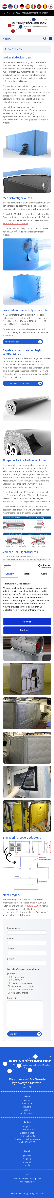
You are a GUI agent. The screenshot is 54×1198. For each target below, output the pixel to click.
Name (10, 938)
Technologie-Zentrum (27, 1113)
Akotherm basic (12, 342)
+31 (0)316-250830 (11, 13)
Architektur (27, 1104)
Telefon (11, 949)
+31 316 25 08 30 (27, 1136)
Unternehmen (13, 928)
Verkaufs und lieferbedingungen (27, 1179)
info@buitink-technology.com (34, 13)
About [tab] (44, 574)
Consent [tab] (9, 574)
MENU (7, 38)
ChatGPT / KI (16, 980)
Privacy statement (27, 1182)
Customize (25, 630)
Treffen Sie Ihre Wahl (15, 49)
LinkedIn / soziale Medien (22, 983)
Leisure (27, 1110)
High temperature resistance (18, 383)
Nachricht (12, 998)
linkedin (27, 1165)
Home (27, 1100)
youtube (27, 1159)
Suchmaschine (17, 977)
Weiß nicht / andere (19, 993)
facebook (27, 1162)
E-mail (10, 959)
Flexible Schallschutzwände (15, 223)
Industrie (27, 1107)
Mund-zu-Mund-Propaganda (23, 986)
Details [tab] (27, 574)
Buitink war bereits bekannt (23, 990)
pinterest (27, 1156)
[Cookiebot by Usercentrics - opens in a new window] (38, 566)
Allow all (27, 621)
